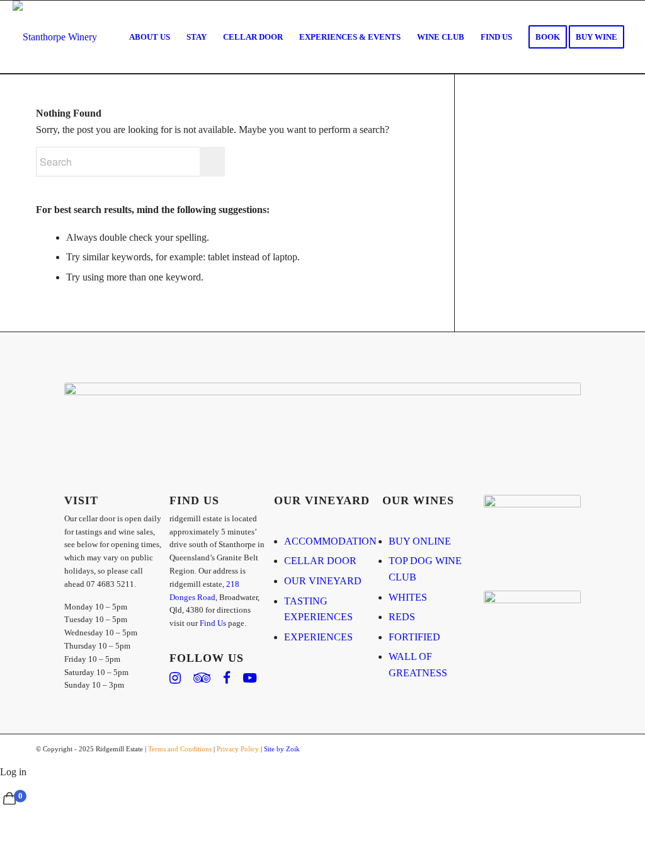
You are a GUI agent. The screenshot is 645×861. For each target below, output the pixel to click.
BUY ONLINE (420, 541)
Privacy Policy (238, 749)
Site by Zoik (282, 749)
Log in (13, 771)
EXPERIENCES (318, 637)
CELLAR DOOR (320, 560)
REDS (402, 616)
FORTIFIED (414, 637)
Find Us (213, 623)
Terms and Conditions (180, 749)
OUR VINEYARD (323, 580)
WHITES (408, 597)
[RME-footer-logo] (55, 37)
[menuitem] (149, 37)
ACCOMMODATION (330, 541)
